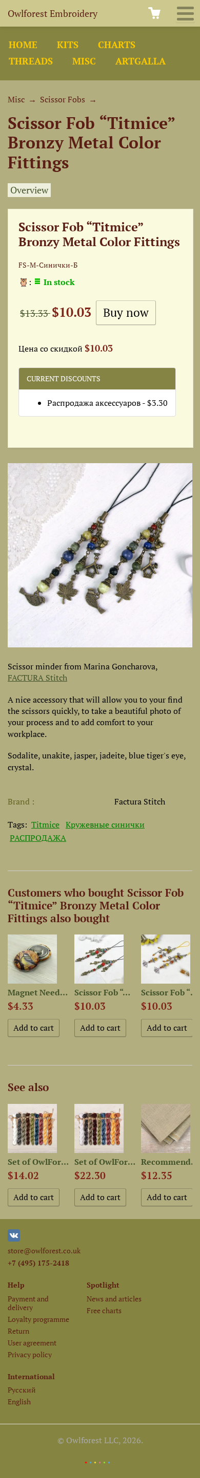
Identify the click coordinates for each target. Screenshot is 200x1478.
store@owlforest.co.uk (44, 1250)
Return (18, 1331)
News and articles (114, 1298)
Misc (84, 61)
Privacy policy (30, 1354)
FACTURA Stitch (37, 677)
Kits (67, 45)
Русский (22, 1390)
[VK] (14, 1238)
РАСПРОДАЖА (38, 837)
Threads (31, 61)
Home (23, 45)
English (19, 1401)
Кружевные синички (105, 824)
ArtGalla (140, 61)
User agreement (32, 1342)
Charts (116, 45)
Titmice (45, 824)
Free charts (104, 1310)
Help (16, 1285)
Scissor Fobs (62, 99)
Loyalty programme (38, 1319)
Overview (29, 190)
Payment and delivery (28, 1303)
